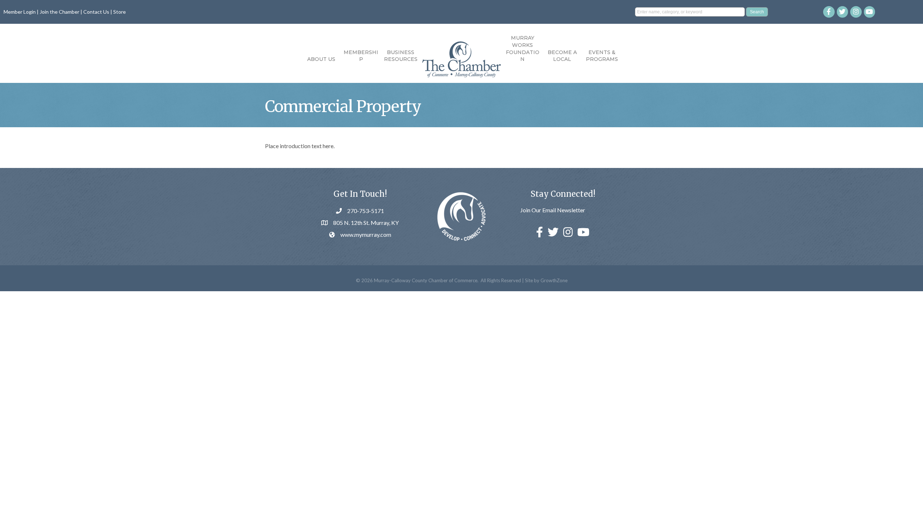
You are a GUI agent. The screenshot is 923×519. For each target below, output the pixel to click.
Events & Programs (602, 56)
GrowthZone (554, 280)
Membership (361, 56)
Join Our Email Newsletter (552, 210)
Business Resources (401, 56)
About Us (321, 59)
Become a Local (562, 56)
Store (119, 12)
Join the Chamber (59, 12)
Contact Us (96, 12)
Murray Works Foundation (522, 48)
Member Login (20, 12)
